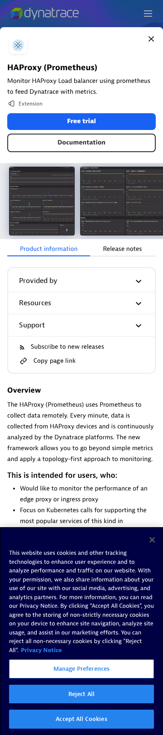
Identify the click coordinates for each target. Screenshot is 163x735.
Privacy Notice (41, 650)
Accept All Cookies (81, 719)
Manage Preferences (81, 669)
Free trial (81, 121)
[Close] (151, 38)
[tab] (48, 249)
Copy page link (55, 361)
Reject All (81, 694)
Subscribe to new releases (67, 347)
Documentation (81, 143)
